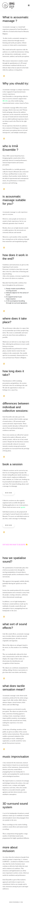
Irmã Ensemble (9, 5)
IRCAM (5, 101)
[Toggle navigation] (29, 5)
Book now (8, 492)
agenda (23, 507)
